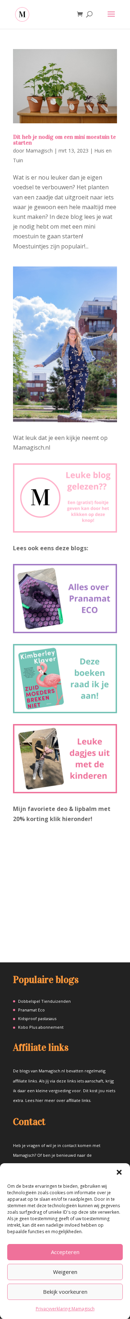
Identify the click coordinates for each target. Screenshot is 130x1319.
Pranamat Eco (31, 1010)
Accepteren (65, 1252)
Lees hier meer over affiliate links (57, 1100)
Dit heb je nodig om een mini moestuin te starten (64, 139)
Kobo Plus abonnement (41, 1027)
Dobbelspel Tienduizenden (44, 1001)
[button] (119, 1172)
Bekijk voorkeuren (65, 1291)
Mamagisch (39, 150)
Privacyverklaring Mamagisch (65, 1309)
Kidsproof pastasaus (37, 1018)
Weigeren (65, 1271)
